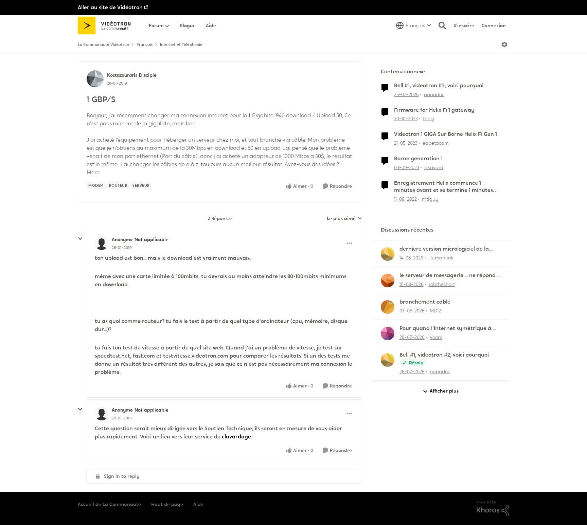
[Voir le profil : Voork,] (387, 333)
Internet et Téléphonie (181, 44)
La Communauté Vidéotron (103, 44)
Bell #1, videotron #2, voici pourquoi (438, 85)
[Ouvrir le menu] (504, 44)
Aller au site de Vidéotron (110, 7)
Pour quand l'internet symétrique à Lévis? (445, 328)
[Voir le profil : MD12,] (387, 307)
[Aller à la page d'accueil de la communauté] (106, 25)
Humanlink (440, 258)
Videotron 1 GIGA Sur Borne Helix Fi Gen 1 (445, 134)
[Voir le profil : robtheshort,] (387, 280)
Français (145, 44)
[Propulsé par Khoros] (493, 509)
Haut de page (167, 504)
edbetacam (436, 143)
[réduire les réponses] (80, 239)
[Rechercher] (442, 25)
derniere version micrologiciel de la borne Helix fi (444, 249)
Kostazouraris (122, 75)
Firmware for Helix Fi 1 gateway (434, 110)
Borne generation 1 (418, 158)
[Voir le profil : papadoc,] (387, 360)
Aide (198, 504)
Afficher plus (444, 391)
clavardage (236, 436)
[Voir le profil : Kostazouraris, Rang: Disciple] (95, 78)
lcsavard (433, 167)
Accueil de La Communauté (109, 504)
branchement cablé (424, 301)
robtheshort (442, 284)
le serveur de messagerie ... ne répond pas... (447, 275)
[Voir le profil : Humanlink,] (387, 254)
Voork (436, 337)
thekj (428, 118)
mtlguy (430, 199)
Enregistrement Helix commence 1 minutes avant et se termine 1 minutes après (443, 187)
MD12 (435, 311)
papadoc (434, 94)
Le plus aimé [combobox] (344, 218)
